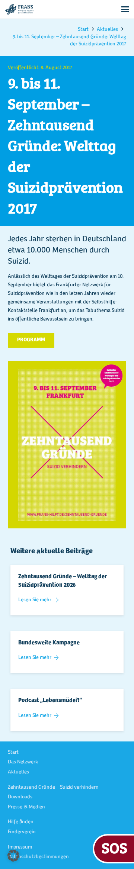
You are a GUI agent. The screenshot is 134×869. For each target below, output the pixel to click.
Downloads (20, 797)
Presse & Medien (26, 807)
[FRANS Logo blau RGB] (19, 9)
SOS (114, 847)
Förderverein (22, 832)
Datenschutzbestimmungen (38, 857)
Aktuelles (18, 772)
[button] (125, 9)
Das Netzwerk (23, 762)
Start (13, 752)
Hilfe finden (21, 822)
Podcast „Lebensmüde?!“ (50, 701)
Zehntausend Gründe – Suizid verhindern (53, 787)
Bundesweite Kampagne (49, 643)
